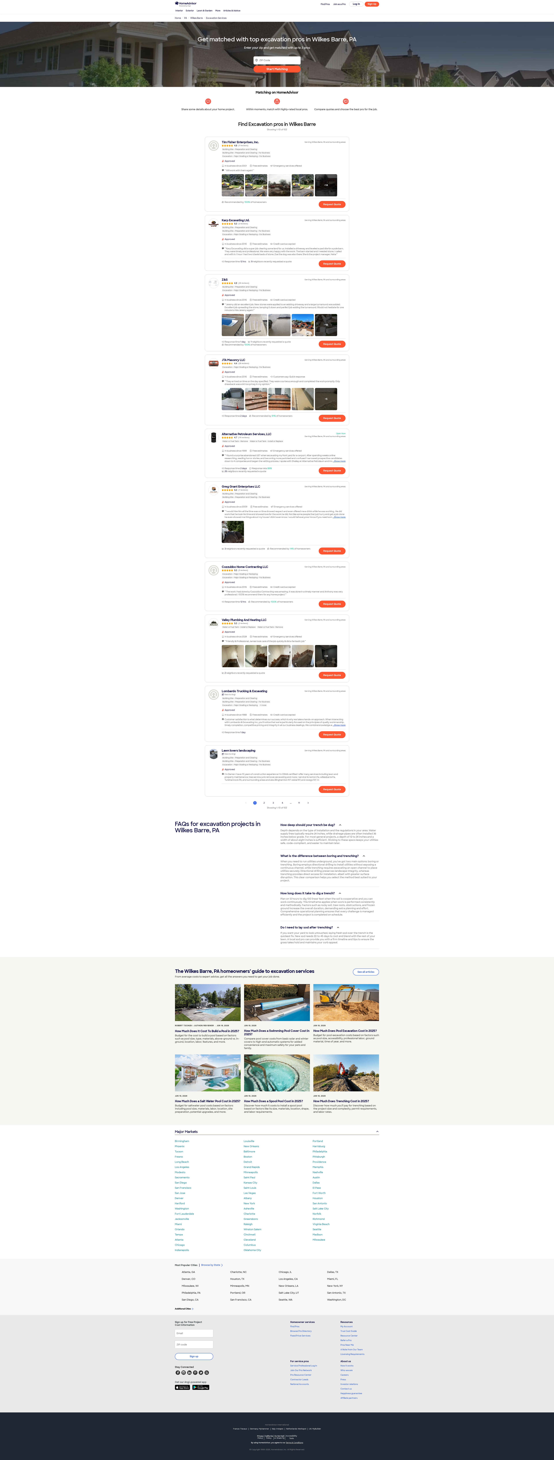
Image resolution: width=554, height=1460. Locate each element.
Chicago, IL (285, 1272)
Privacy (260, 1437)
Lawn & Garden (205, 10)
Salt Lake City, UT (289, 1292)
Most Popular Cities (186, 1265)
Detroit (248, 1161)
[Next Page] (308, 803)
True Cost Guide (348, 1331)
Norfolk (317, 1213)
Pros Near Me (347, 1345)
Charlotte (249, 1213)
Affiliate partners (349, 1398)
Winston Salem (252, 1229)
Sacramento (182, 1177)
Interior (179, 10)
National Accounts (299, 1384)
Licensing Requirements (352, 1354)
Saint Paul (249, 1177)
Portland (318, 1141)
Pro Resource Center (300, 1375)
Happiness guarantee (351, 1393)
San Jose (180, 1193)
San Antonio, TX (336, 1292)
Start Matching (277, 69)
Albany (248, 1198)
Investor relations (349, 1384)
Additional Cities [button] (183, 1308)
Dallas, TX (332, 1272)
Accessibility (291, 1437)
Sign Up (372, 3)
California (269, 1437)
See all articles (366, 971)
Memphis (318, 1167)
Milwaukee (319, 1239)
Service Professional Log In (303, 1365)
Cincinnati (250, 1234)
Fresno (179, 1156)
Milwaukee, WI (190, 1285)
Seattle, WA (285, 1299)
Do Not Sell (279, 1437)
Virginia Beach (321, 1224)
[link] (277, 149)
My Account (346, 1326)
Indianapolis (182, 1250)
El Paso (317, 1187)
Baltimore (249, 1151)
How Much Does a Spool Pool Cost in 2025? (273, 1101)
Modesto (180, 1172)
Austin (316, 1177)
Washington (182, 1208)
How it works (346, 1365)
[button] (233, 185)
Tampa (179, 1234)
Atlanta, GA (188, 1272)
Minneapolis (251, 1172)
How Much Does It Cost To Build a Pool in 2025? (207, 1031)
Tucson (179, 1151)
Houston (318, 1198)
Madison (317, 1234)
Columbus (250, 1244)
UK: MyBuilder (315, 1429)
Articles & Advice (231, 10)
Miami (178, 1224)
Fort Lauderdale (184, 1213)
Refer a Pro (346, 1340)
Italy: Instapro (277, 1429)
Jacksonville (182, 1219)
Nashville (318, 1172)
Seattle (317, 1229)
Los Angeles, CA (288, 1279)
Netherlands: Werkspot (296, 1429)
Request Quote (332, 204)
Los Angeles (182, 1167)
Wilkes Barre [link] (196, 18)
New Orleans (251, 1146)
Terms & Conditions (294, 1443)
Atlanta (179, 1239)
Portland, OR (237, 1292)
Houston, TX (237, 1279)
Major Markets (186, 1131)
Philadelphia (320, 1151)
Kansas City (250, 1182)
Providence (319, 1161)
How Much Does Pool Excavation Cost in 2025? (345, 1031)
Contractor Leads (299, 1379)
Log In (356, 3)
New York (249, 1203)
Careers (344, 1375)
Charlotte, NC (238, 1272)
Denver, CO (188, 1279)
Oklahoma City (252, 1250)
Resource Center (349, 1335)
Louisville (249, 1141)
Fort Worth (319, 1193)
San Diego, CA (190, 1299)
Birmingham (182, 1141)
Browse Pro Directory (301, 1331)
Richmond (319, 1219)
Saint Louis (250, 1187)
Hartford (180, 1203)
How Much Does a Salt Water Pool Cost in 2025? (207, 1101)
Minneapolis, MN (239, 1285)
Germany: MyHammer (259, 1429)
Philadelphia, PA (191, 1292)
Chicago (180, 1244)
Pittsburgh (319, 1156)
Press (343, 1379)
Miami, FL (332, 1279)
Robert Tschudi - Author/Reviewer (194, 1025)
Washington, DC (336, 1299)
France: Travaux (240, 1429)
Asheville (249, 1208)
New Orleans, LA (288, 1285)
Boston (248, 1156)
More (217, 10)
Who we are (346, 1370)
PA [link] (185, 18)
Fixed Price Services (300, 1335)
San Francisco (183, 1187)
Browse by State (210, 1265)
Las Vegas (250, 1193)
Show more (340, 461)
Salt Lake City (321, 1208)
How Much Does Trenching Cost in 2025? (341, 1101)
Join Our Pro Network (301, 1370)
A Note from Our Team (351, 1349)
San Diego (181, 1182)
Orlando (180, 1229)
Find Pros (294, 1326)
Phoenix (179, 1146)
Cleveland (250, 1239)
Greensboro (251, 1219)
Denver (179, 1198)
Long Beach (182, 1161)
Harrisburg (319, 1146)
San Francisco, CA (240, 1299)
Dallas (316, 1182)
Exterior (190, 10)
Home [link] (178, 18)
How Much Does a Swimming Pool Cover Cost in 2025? (276, 1032)
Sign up (194, 1356)
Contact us (346, 1388)
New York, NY (335, 1285)
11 (299, 803)
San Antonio (320, 1203)
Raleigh (248, 1224)
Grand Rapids (252, 1167)
